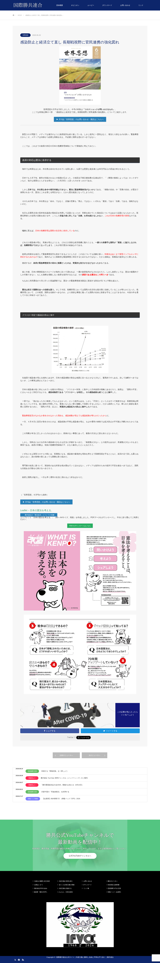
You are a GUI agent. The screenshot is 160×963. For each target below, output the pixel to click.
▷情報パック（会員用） (114, 892)
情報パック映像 (33, 799)
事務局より (31, 778)
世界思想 (25, 35)
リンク (140, 5)
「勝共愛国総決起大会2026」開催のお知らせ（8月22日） (62, 785)
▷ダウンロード (87, 885)
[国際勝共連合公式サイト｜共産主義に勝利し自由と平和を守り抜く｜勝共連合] (42, 5)
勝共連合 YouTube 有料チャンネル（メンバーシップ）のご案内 (64, 778)
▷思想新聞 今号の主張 (113, 888)
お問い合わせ (125, 5)
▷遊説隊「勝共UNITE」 (40, 892)
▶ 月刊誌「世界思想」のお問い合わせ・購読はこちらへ (80, 119)
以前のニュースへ (66, 755)
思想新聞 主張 (32, 771)
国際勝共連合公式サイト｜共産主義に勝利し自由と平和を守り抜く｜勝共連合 (85, 957)
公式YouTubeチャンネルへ (80, 856)
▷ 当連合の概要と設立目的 (41, 881)
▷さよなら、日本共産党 (65, 892)
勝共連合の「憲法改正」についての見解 (39, 515)
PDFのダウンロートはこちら (80, 526)
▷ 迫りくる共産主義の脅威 (65, 885)
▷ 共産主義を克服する (65, 888)
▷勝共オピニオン (112, 881)
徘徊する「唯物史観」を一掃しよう (54, 771)
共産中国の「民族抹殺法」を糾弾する (55, 792)
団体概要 (59, 5)
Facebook (18, 959)
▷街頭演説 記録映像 (112, 885)
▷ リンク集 (85, 888)
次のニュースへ (94, 755)
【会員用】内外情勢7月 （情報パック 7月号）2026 (61, 799)
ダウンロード (107, 5)
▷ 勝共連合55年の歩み (40, 888)
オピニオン (75, 5)
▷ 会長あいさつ (38, 885)
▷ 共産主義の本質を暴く (65, 881)
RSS (22, 959)
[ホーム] (13, 11)
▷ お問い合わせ (87, 881)
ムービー (90, 5)
